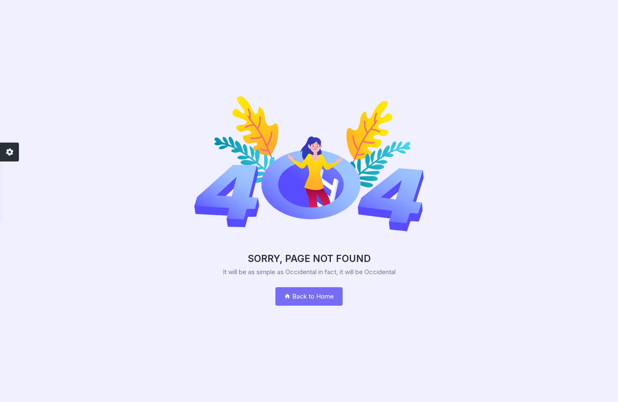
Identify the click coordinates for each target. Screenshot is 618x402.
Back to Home (312, 296)
